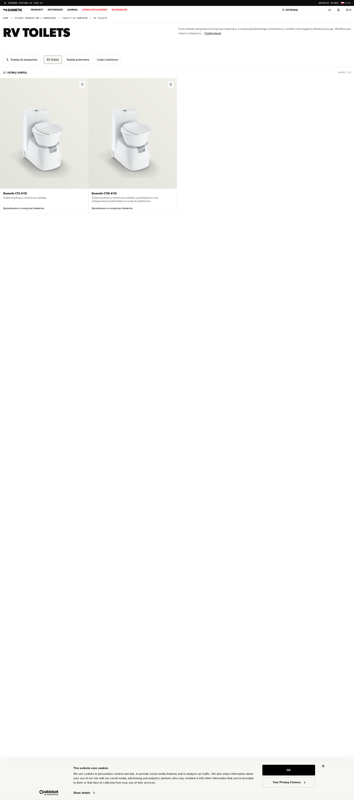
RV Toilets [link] (100, 18)
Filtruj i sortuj (17, 72)
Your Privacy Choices (287, 782)
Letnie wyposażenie (94, 9)
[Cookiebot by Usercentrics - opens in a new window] (49, 793)
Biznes (335, 3)
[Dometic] (12, 10)
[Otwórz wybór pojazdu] (329, 10)
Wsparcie (324, 3)
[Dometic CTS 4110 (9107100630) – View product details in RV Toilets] (44, 145)
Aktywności (55, 9)
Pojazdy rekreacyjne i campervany (35, 18)
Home (5, 18)
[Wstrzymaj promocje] (5, 3)
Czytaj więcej (212, 33)
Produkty (37, 9)
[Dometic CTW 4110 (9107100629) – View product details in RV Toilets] (132, 145)
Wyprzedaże (119, 9)
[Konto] (338, 10)
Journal (72, 9)
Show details (81, 792)
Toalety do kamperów (74, 18)
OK (289, 770)
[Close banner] (323, 766)
